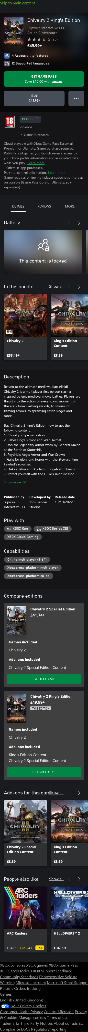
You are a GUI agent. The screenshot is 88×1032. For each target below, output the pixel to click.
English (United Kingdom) (21, 999)
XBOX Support (43, 970)
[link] (25, 327)
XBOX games (37, 965)
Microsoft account (31, 982)
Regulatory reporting (48, 1029)
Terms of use (57, 1017)
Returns (6, 988)
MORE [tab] (70, 206)
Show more (12, 482)
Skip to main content (17, 2)
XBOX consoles (12, 965)
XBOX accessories (15, 970)
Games (6, 994)
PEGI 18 (27, 119)
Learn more (35, 162)
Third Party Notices (37, 1023)
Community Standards (19, 976)
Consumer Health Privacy (21, 1011)
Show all (56, 286)
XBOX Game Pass (63, 965)
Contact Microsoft (59, 1011)
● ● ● (76, 98)
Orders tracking (27, 988)
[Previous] (69, 222)
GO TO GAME (44, 679)
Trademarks (10, 1023)
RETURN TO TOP (44, 772)
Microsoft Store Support (67, 982)
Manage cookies (32, 1017)
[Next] (79, 222)
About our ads (66, 1023)
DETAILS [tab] (18, 206)
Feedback (64, 970)
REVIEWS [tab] (44, 206)
